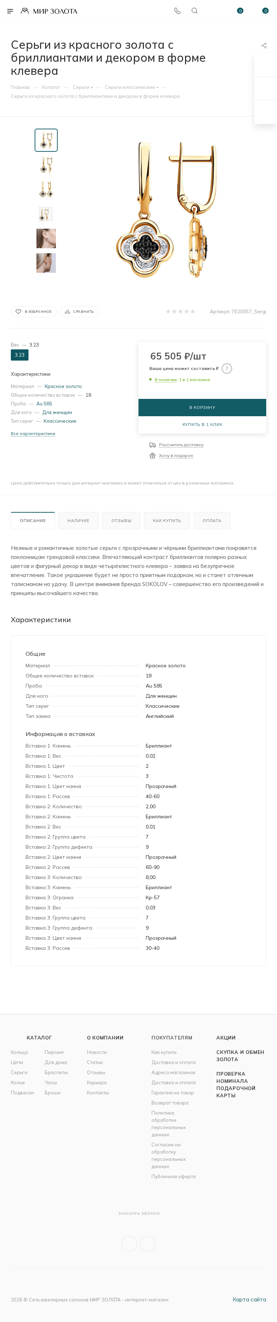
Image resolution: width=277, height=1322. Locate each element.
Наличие (78, 520)
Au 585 (44, 403)
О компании (105, 1038)
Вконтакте (129, 1244)
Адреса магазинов (173, 1072)
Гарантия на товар (172, 1092)
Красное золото (63, 386)
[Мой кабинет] (211, 11)
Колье (18, 1082)
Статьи (95, 1062)
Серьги (19, 1072)
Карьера (97, 1082)
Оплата (212, 520)
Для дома (56, 1062)
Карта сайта (249, 1299)
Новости (97, 1052)
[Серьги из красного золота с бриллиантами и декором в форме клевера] (166, 210)
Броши (53, 1092)
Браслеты (56, 1072)
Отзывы (121, 520)
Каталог (39, 1038)
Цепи (17, 1062)
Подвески (22, 1092)
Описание (33, 520)
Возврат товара (170, 1103)
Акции (226, 1038)
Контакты (98, 1092)
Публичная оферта (173, 1176)
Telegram (147, 1244)
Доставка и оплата (173, 1062)
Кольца (19, 1052)
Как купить (167, 520)
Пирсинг (55, 1052)
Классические (60, 421)
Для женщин (57, 412)
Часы (51, 1082)
